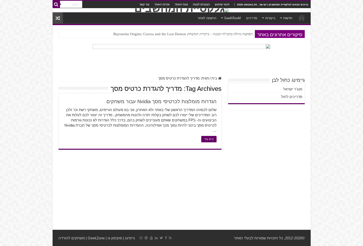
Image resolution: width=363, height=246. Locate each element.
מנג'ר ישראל (292, 89)
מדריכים (251, 18)
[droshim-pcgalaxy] (181, 57)
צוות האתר (181, 4)
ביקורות (270, 18)
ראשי (301, 17)
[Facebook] (165, 238)
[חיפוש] (56, 4)
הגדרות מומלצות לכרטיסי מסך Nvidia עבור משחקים (161, 101)
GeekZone (96, 238)
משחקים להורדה (72, 238)
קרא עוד (209, 139)
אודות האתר (162, 4)
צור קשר (144, 4)
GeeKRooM (232, 18)
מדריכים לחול (291, 97)
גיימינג (130, 238)
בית (214, 78)
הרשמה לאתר (207, 18)
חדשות (287, 18)
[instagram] (141, 238)
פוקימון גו (115, 238)
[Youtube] (151, 238)
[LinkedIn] (156, 238)
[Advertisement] (182, 190)
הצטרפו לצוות (201, 4)
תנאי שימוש (222, 4)
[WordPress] (146, 238)
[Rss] (170, 238)
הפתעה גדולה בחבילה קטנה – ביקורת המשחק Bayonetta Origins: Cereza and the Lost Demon (183, 34)
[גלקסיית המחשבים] (182, 10)
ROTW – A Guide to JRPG (232, 34)
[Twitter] (161, 238)
